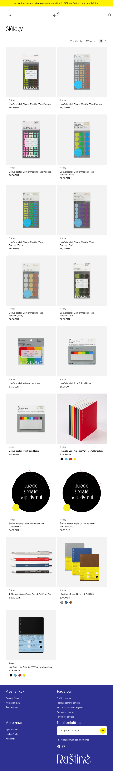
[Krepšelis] (109, 14)
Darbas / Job (12, 734)
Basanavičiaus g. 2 (14, 698)
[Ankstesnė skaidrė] (10, 72)
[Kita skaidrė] (51, 72)
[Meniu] (3, 14)
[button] (90, 41)
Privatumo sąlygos (65, 716)
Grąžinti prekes (64, 698)
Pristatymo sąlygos (65, 712)
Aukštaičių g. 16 (13, 702)
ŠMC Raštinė (12, 707)
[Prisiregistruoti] (103, 730)
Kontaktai (10, 738)
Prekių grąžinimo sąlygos (68, 702)
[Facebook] (58, 746)
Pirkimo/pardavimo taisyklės (70, 707)
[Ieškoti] (9, 14)
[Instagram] (64, 746)
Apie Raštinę (12, 729)
